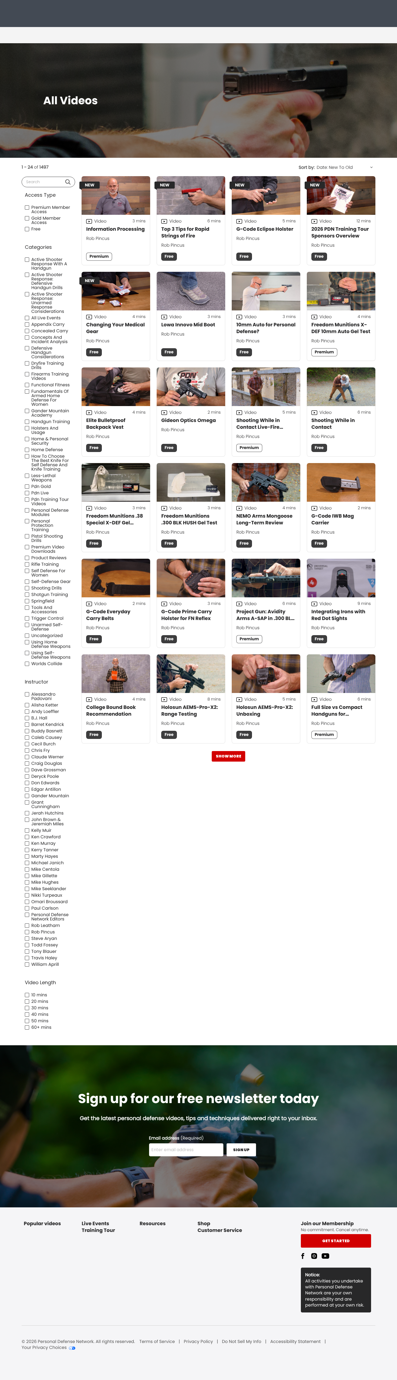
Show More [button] (228, 756)
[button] (68, 182)
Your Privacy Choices (44, 1348)
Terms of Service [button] (157, 1342)
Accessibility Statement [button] (295, 1342)
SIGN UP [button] (241, 1150)
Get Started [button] (336, 1241)
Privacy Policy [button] (198, 1342)
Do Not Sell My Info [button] (241, 1342)
